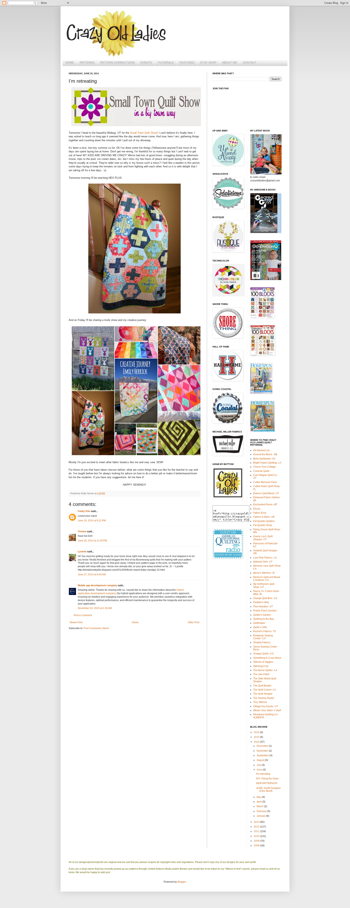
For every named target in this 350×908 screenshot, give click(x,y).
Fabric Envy (259, 512)
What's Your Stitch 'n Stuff (267, 710)
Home (135, 622)
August (261, 760)
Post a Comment (83, 615)
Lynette (82, 551)
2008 (257, 845)
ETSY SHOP (208, 62)
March (260, 806)
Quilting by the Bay (263, 619)
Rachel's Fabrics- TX (264, 631)
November (263, 750)
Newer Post (76, 622)
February (262, 811)
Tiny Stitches (260, 702)
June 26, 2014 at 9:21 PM (92, 520)
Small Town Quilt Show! (144, 132)
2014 (257, 741)
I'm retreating (263, 773)
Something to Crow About (267, 657)
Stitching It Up (260, 666)
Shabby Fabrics (261, 642)
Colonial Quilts (261, 471)
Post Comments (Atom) (96, 628)
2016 (257, 732)
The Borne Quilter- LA (265, 670)
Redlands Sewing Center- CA (263, 637)
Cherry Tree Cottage (264, 466)
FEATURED (186, 62)
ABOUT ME (229, 62)
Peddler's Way (261, 602)
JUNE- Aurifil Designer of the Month (268, 789)
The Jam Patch (261, 674)
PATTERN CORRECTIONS (117, 62)
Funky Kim (84, 511)
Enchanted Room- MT (265, 504)
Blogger (181, 881)
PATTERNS (87, 62)
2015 (257, 737)
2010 (257, 836)
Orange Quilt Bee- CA (265, 598)
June (260, 769)
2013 (257, 822)
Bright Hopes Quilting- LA (267, 462)
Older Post (193, 622)
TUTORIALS (166, 62)
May (259, 797)
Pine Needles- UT (263, 606)
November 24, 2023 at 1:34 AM (95, 608)
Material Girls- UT (262, 561)
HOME (69, 62)
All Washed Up (261, 450)
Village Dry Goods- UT (265, 706)
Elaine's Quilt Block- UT (266, 493)
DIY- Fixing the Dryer (267, 778)
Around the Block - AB (265, 454)
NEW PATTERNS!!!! (266, 783)
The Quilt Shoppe (262, 693)
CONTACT (249, 62)
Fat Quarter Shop (262, 525)
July (259, 765)
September (263, 755)
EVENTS (146, 62)
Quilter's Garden (262, 614)
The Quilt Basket (262, 685)
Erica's (256, 508)
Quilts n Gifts (260, 627)
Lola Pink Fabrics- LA (265, 557)
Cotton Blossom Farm (265, 482)
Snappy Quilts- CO (263, 653)
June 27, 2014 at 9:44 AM (92, 574)
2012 (257, 826)
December (263, 745)
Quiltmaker (259, 623)
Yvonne (82, 531)
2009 (257, 840)
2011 (257, 831)
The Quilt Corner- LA (264, 689)
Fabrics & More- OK (264, 516)
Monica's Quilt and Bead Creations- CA (266, 578)
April (259, 801)
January (261, 815)
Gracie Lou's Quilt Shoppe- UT (263, 538)
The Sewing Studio (263, 698)
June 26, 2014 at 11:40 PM (92, 540)
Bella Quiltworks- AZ (264, 458)
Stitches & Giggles (263, 662)
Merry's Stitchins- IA (264, 572)
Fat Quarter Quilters (264, 521)
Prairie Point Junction (265, 610)
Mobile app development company (97, 585)
